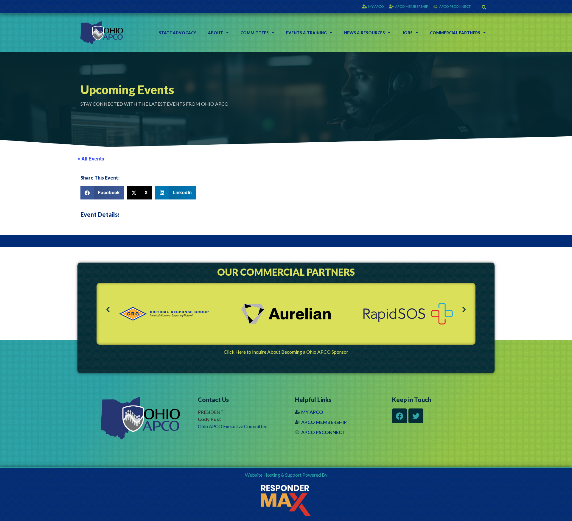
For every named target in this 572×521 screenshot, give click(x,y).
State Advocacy (177, 32)
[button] (484, 7)
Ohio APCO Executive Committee (232, 426)
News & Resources (364, 32)
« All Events (90, 158)
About (215, 32)
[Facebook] (399, 415)
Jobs (407, 32)
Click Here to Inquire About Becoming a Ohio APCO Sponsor (286, 352)
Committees (254, 32)
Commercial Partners (455, 32)
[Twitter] (415, 415)
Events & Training (306, 32)
